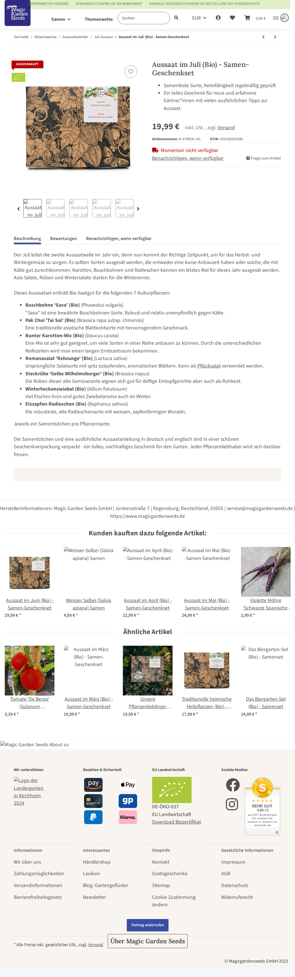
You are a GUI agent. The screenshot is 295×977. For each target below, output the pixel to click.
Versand (226, 127)
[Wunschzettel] (232, 18)
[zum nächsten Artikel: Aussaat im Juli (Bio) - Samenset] (275, 37)
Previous (18, 209)
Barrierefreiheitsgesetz (38, 897)
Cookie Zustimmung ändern (174, 901)
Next (138, 209)
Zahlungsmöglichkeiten (39, 873)
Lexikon (91, 873)
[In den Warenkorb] (18, 57)
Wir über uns (27, 862)
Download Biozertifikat (176, 822)
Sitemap (161, 885)
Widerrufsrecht (237, 897)
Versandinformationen (38, 885)
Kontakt (160, 862)
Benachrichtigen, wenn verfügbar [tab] (119, 238)
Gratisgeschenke (170, 873)
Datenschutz (234, 885)
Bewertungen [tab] (63, 238)
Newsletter (94, 897)
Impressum (233, 862)
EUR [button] (196, 18)
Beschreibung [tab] (27, 238)
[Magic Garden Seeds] (18, 19)
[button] (218, 18)
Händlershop (97, 862)
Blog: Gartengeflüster (105, 885)
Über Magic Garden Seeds (147, 941)
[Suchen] (176, 18)
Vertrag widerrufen (147, 925)
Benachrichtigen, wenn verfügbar (188, 158)
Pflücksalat (209, 366)
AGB (225, 873)
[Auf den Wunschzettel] (130, 71)
